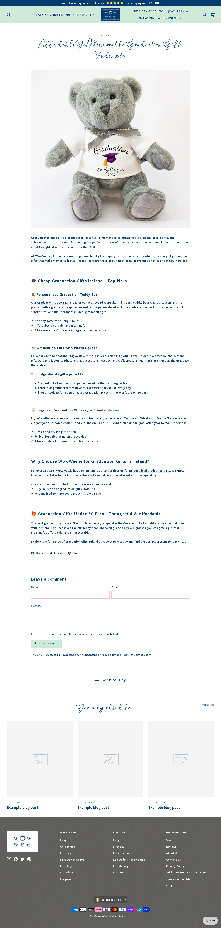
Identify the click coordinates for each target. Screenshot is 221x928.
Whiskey (146, 418)
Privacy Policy (107, 654)
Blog (169, 885)
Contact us (173, 859)
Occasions (148, 18)
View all (208, 705)
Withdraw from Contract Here (186, 872)
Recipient (171, 18)
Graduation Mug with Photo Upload (124, 356)
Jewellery (176, 11)
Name (35, 587)
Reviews (171, 846)
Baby (40, 15)
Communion (121, 853)
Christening (60, 15)
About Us (172, 853)
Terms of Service (132, 654)
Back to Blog (113, 680)
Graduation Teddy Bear (53, 302)
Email (114, 587)
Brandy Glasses (166, 418)
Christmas (120, 872)
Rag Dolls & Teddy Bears (129, 859)
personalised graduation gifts (149, 470)
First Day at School (148, 11)
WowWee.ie (64, 470)
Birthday (84, 15)
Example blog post (23, 807)
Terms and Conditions (180, 879)
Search (170, 840)
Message (36, 605)
